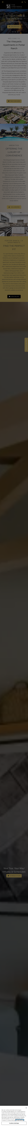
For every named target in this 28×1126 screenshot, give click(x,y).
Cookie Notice (20, 1120)
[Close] (26, 1107)
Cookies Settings (14, 1123)
